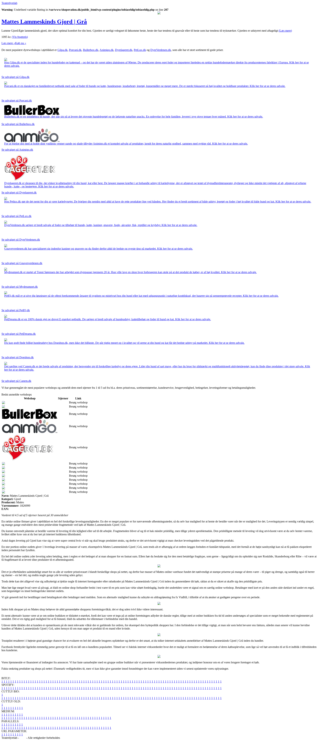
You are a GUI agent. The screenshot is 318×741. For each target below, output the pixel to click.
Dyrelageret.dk (123, 50)
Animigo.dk (107, 50)
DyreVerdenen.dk (160, 50)
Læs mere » (8, 43)
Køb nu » (20, 43)
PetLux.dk (140, 50)
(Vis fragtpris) (20, 36)
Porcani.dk (75, 50)
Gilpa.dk (62, 50)
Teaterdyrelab (9, 3)
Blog (22, 737)
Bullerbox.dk (90, 50)
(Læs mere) (285, 30)
